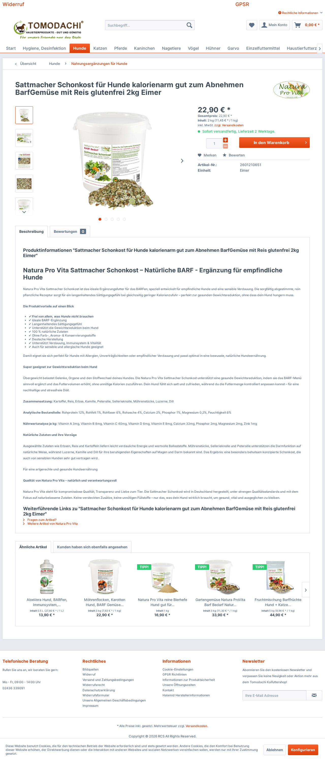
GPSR (242, 4)
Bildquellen (91, 669)
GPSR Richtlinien (174, 674)
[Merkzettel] (251, 25)
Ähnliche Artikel (33, 547)
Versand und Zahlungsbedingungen (108, 680)
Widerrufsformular (96, 695)
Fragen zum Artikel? (41, 520)
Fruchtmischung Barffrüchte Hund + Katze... (278, 602)
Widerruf (13, 4)
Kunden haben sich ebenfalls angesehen (92, 547)
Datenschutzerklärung (99, 690)
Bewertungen (69, 231)
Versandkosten (196, 726)
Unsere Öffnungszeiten (179, 685)
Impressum (91, 705)
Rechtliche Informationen (300, 13)
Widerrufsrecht (94, 685)
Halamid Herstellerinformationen (186, 695)
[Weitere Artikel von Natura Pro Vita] (291, 90)
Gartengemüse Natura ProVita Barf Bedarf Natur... (220, 602)
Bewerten (236, 155)
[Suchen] (189, 25)
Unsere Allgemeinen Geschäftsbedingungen (114, 700)
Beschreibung (31, 231)
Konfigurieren (303, 750)
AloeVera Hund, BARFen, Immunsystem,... (47, 602)
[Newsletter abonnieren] (314, 695)
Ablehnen (274, 750)
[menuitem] (298, 13)
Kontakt (168, 690)
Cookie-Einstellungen (177, 669)
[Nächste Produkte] (306, 589)
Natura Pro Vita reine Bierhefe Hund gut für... (162, 602)
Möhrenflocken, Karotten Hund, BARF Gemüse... (104, 602)
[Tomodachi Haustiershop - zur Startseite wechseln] (48, 30)
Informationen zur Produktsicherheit (188, 680)
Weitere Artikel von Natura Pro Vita (52, 523)
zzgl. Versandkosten (228, 125)
